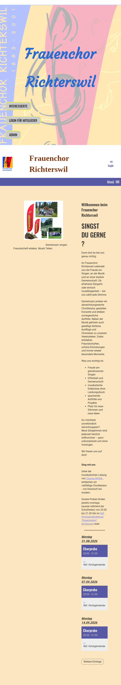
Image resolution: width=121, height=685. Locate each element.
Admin (13, 134)
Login (110, 165)
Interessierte (18, 106)
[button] (94, 557)
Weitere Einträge (92, 661)
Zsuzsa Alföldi (94, 478)
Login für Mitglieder (23, 120)
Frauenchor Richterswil (49, 164)
